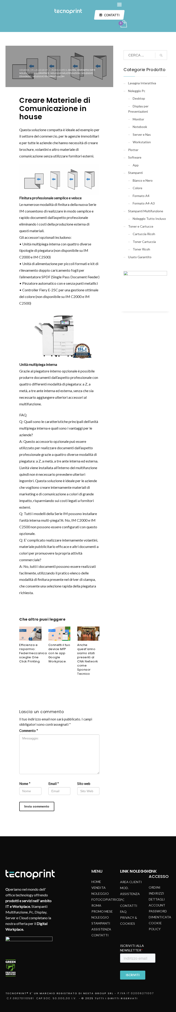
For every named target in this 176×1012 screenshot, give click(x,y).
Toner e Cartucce (140, 226)
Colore (137, 188)
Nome (24, 783)
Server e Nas (142, 134)
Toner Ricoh (141, 249)
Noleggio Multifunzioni (65, 73)
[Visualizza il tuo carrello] (123, 24)
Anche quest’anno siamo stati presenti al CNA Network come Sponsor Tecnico (87, 659)
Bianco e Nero (143, 180)
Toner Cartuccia (144, 242)
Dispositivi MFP (86, 70)
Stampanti (135, 173)
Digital (72, 70)
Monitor (138, 119)
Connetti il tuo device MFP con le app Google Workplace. (59, 653)
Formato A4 (141, 196)
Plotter (133, 150)
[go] (161, 55)
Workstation (142, 142)
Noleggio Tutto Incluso (149, 218)
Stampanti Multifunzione (145, 211)
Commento (28, 730)
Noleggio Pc (136, 91)
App (136, 165)
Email (53, 783)
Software (134, 157)
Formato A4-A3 (144, 203)
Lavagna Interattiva (142, 83)
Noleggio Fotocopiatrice (34, 73)
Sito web (83, 783)
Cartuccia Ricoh (144, 234)
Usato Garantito (139, 257)
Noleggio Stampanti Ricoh (48, 76)
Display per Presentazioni (138, 109)
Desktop (139, 98)
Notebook (140, 127)
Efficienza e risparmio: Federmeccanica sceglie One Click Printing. (33, 653)
